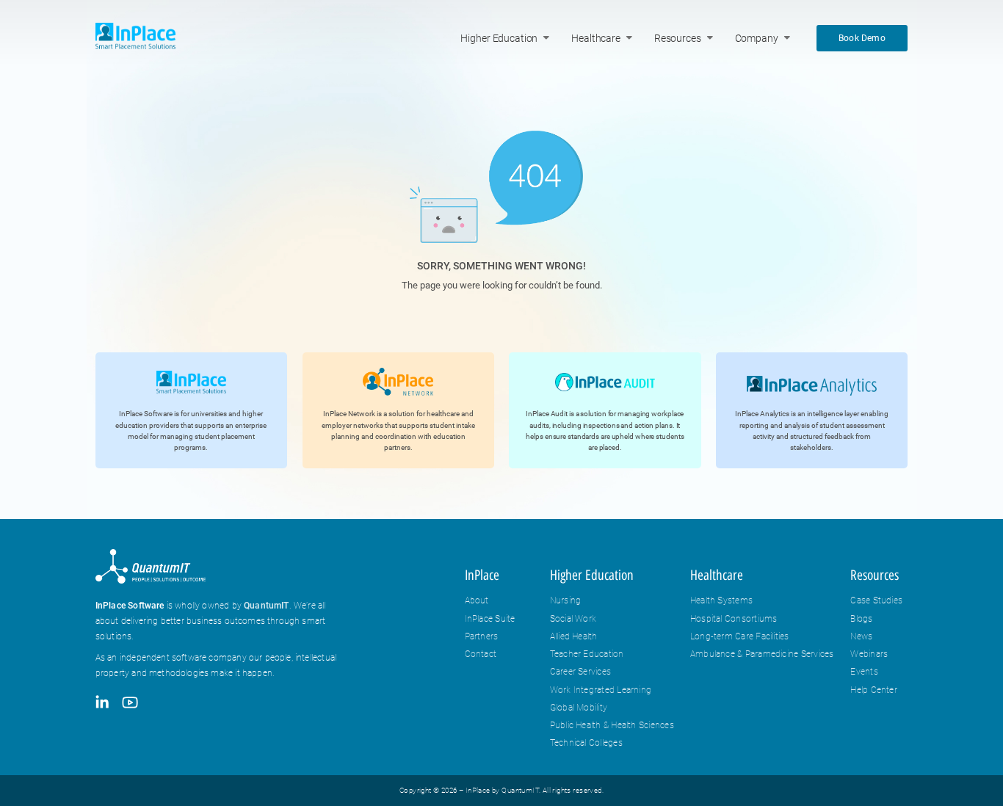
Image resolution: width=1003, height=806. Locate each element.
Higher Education (498, 39)
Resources (677, 39)
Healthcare (595, 39)
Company (756, 39)
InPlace (482, 575)
